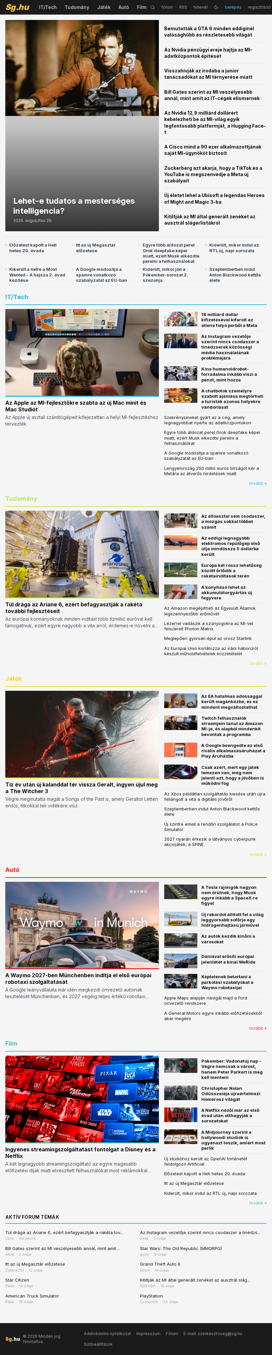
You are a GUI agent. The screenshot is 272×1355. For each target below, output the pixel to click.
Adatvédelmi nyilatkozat (107, 1333)
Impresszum (148, 1333)
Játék (103, 7)
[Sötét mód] (216, 7)
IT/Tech (48, 7)
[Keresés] (152, 7)
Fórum (172, 1333)
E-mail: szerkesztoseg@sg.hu (212, 1333)
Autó (123, 7)
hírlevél (200, 7)
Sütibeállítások (98, 1344)
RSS (183, 7)
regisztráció (259, 7)
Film (141, 7)
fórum (167, 7)
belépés (233, 7)
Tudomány (77, 7)
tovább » (258, 483)
